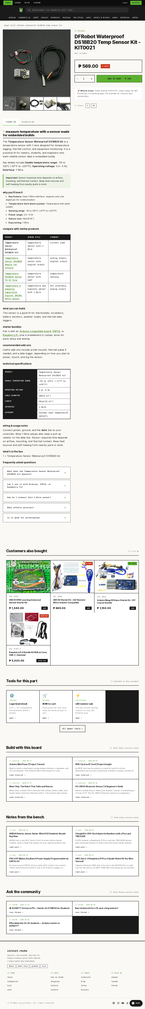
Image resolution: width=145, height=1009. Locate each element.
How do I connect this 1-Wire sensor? (29, 497)
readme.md (11, 122)
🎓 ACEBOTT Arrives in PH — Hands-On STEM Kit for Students (39, 908)
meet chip (23, 966)
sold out (42, 661)
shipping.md (28, 122)
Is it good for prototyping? (23, 518)
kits (12, 25)
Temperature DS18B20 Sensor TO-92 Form (13, 276)
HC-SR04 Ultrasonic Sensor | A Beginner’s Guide (99, 786)
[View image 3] (36, 103)
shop (6, 25)
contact (54, 990)
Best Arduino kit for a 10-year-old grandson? (96, 908)
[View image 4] (50, 103)
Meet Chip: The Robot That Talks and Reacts (31, 786)
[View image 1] (9, 103)
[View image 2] (23, 103)
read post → (15, 847)
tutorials (86, 977)
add (44, 608)
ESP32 (56, 331)
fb (94, 105)
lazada (114, 981)
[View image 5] (63, 103)
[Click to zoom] (37, 63)
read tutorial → (17, 775)
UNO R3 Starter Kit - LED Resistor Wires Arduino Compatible (69, 601)
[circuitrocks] (3, 10)
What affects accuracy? (20, 507)
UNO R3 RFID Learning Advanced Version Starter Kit (25, 601)
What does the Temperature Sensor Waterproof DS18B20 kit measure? (33, 472)
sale (9, 990)
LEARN (18, 3)
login (125, 3)
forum (83, 985)
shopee (114, 977)
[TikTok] (127, 1003)
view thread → (16, 912)
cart (136, 3)
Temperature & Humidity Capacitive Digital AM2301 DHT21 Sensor (13, 292)
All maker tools (72, 728)
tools (10, 977)
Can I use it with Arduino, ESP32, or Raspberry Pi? (29, 485)
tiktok (114, 985)
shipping (55, 981)
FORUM (37, 3)
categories (12, 981)
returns (54, 985)
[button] (12, 17)
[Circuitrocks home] (21, 10)
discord (85, 990)
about (11, 966)
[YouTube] (122, 1003)
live (44, 966)
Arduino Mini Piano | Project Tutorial (26, 764)
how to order (57, 977)
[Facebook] (113, 1003)
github (35, 966)
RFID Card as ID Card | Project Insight (93, 764)
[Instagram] (118, 1003)
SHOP (8, 3)
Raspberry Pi (10, 335)
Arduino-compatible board (35, 331)
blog (83, 981)
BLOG (27, 3)
